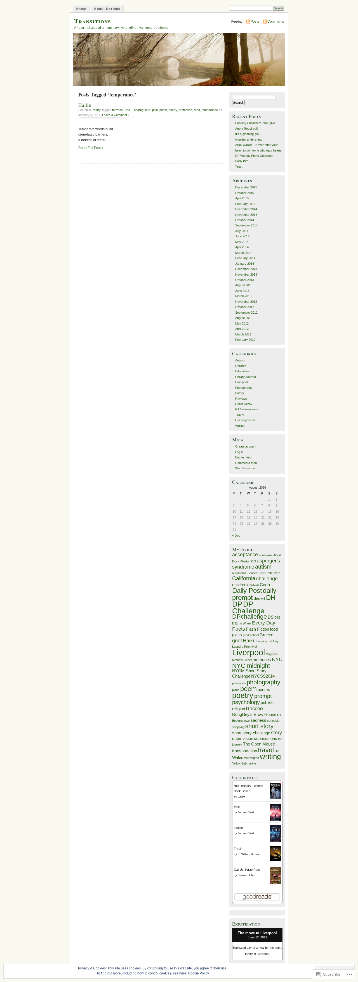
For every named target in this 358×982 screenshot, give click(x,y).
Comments (275, 21)
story (276, 732)
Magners (272, 654)
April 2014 (242, 247)
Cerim (241, 796)
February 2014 (245, 258)
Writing (239, 425)
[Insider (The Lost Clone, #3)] (275, 841)
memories (262, 659)
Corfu (265, 585)
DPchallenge (249, 616)
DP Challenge (248, 607)
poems (264, 689)
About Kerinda (107, 9)
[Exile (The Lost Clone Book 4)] (275, 820)
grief (237, 640)
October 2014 (244, 220)
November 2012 (246, 301)
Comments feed (246, 463)
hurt (147, 110)
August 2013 (243, 285)
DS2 (277, 617)
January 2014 (244, 263)
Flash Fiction (257, 629)
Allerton (245, 561)
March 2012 (243, 334)
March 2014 (243, 252)
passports (239, 683)
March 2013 (243, 296)
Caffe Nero (272, 573)
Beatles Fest (256, 573)
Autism (239, 360)
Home (81, 9)
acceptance (245, 554)
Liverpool (241, 382)
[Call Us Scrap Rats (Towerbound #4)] (275, 883)
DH (270, 597)
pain (155, 110)
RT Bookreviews (246, 409)
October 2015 (244, 193)
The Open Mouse (259, 744)
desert (259, 598)
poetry (173, 110)
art (253, 561)
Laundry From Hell (244, 646)
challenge (267, 578)
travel (266, 750)
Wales (237, 757)
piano (235, 690)
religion (238, 709)
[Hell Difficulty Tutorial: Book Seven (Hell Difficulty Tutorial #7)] (275, 797)
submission (242, 738)
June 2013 (242, 290)
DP (237, 604)
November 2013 (246, 274)
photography (263, 682)
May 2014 (242, 241)
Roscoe (254, 708)
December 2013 (246, 269)
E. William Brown (248, 854)
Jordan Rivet (246, 812)
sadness (258, 720)
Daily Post (247, 590)
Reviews (241, 398)
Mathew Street (242, 660)
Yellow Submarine (244, 763)
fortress (117, 110)
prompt (263, 696)
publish (267, 703)
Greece (266, 635)
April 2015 (242, 198)
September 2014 (246, 225)
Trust (238, 166)
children (239, 585)
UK (277, 751)
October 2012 (244, 307)
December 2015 (246, 187)
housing (261, 641)
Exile (237, 806)
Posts (255, 21)
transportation (244, 751)
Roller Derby (243, 404)
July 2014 (241, 231)
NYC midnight (251, 665)
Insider (238, 827)
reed (197, 110)
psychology (246, 702)
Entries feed (243, 457)
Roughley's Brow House (254, 714)
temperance (210, 110)
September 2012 (246, 312)
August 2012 (243, 318)
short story (259, 726)
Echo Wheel (243, 623)
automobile (239, 573)
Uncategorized (245, 420)
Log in (239, 452)
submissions (265, 738)
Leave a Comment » (115, 115)
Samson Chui (246, 875)
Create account (245, 446)
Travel (239, 415)
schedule (273, 720)
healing (138, 110)
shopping (238, 727)
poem (163, 110)
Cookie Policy (198, 973)
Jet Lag (273, 641)
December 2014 (246, 209)
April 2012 (242, 328)
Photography (244, 387)
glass (237, 635)
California (243, 578)
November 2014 (246, 214)
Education (242, 371)
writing (270, 756)
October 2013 (244, 279)
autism (263, 567)
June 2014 (242, 236)
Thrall (237, 848)
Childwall (253, 585)
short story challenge (251, 733)
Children (240, 366)
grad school (251, 635)
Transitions (92, 20)
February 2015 (245, 203)
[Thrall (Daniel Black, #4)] (275, 859)
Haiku (85, 105)
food (274, 629)
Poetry (96, 110)
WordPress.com (246, 468)
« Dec (236, 535)
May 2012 (242, 323)
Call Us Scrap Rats (247, 869)
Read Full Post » (90, 148)
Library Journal (245, 376)
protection (185, 110)
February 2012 (245, 339)
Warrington (251, 757)
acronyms (265, 555)
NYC (277, 659)
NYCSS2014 (263, 676)
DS (271, 617)
